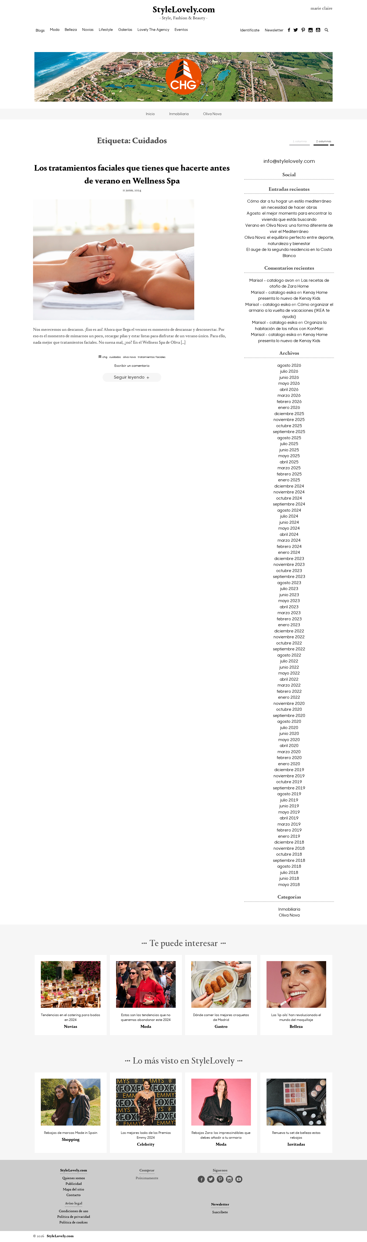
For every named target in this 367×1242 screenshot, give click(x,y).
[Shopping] (71, 1124)
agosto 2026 (289, 365)
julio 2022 (289, 661)
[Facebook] (289, 30)
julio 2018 (289, 872)
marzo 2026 (289, 395)
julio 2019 (289, 800)
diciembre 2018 (289, 842)
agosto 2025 (289, 437)
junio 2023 (289, 594)
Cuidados (115, 357)
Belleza (71, 29)
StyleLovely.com (183, 10)
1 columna (300, 141)
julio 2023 (289, 588)
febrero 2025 (289, 474)
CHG (104, 357)
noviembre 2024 (289, 491)
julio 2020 (289, 727)
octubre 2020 (289, 709)
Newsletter (274, 30)
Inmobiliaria (179, 113)
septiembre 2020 (289, 715)
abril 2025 (289, 461)
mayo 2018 (289, 884)
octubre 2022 (289, 643)
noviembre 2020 (289, 703)
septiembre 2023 (289, 576)
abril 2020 (289, 745)
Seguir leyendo (130, 377)
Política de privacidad (73, 1217)
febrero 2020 (289, 757)
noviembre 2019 (289, 775)
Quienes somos (73, 1178)
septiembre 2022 (289, 648)
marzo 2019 (289, 824)
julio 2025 (289, 443)
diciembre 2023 (289, 558)
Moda (54, 29)
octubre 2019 (289, 781)
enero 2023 (289, 624)
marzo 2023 (289, 612)
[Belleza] (296, 1006)
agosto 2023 (289, 582)
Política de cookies (73, 1223)
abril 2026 (289, 389)
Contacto (73, 1195)
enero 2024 (289, 552)
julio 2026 (289, 371)
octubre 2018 (289, 854)
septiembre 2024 (289, 504)
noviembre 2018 (289, 848)
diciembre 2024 (289, 486)
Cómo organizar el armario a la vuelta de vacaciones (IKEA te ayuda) (291, 310)
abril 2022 (289, 679)
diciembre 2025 (289, 413)
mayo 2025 (289, 455)
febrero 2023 (289, 618)
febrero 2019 (289, 830)
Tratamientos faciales (151, 357)
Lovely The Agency (153, 29)
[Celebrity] (146, 1124)
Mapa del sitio (73, 1190)
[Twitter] (296, 30)
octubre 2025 (289, 425)
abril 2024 (289, 534)
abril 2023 (289, 606)
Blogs (40, 30)
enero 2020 (289, 763)
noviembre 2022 (289, 636)
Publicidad (74, 1184)
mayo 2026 (289, 383)
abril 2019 (289, 817)
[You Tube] (318, 30)
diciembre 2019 (289, 769)
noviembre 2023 (289, 564)
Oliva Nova (212, 113)
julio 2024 (289, 516)
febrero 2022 (289, 691)
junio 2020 (289, 733)
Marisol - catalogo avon (271, 280)
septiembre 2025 (289, 431)
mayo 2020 (289, 739)
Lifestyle (106, 29)
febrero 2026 (289, 401)
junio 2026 (289, 377)
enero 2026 (289, 407)
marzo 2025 (289, 467)
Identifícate (250, 30)
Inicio (150, 113)
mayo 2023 (289, 600)
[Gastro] (221, 1006)
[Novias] (71, 1006)
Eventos (181, 29)
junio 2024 (289, 522)
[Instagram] (310, 30)
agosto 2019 (289, 793)
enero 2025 (289, 479)
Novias (87, 29)
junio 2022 (289, 667)
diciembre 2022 (289, 630)
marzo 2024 (289, 540)
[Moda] (146, 1006)
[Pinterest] (303, 30)
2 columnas (323, 141)
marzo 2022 (289, 685)
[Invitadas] (296, 1124)
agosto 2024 (289, 510)
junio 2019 (289, 805)
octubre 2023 (289, 570)
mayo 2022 (289, 673)
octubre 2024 (289, 498)
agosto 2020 (289, 721)
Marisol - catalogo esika (273, 292)
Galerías (125, 29)
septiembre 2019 (289, 787)
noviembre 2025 (289, 419)
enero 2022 (289, 697)
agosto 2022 (289, 655)
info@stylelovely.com (289, 160)
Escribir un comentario (131, 365)
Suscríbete (220, 1212)
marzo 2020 (289, 751)
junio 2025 (289, 449)
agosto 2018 (289, 866)
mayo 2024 (289, 528)
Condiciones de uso (73, 1211)
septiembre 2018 (289, 860)
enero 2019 (289, 836)
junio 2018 (289, 878)
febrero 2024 (289, 546)
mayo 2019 (289, 812)
